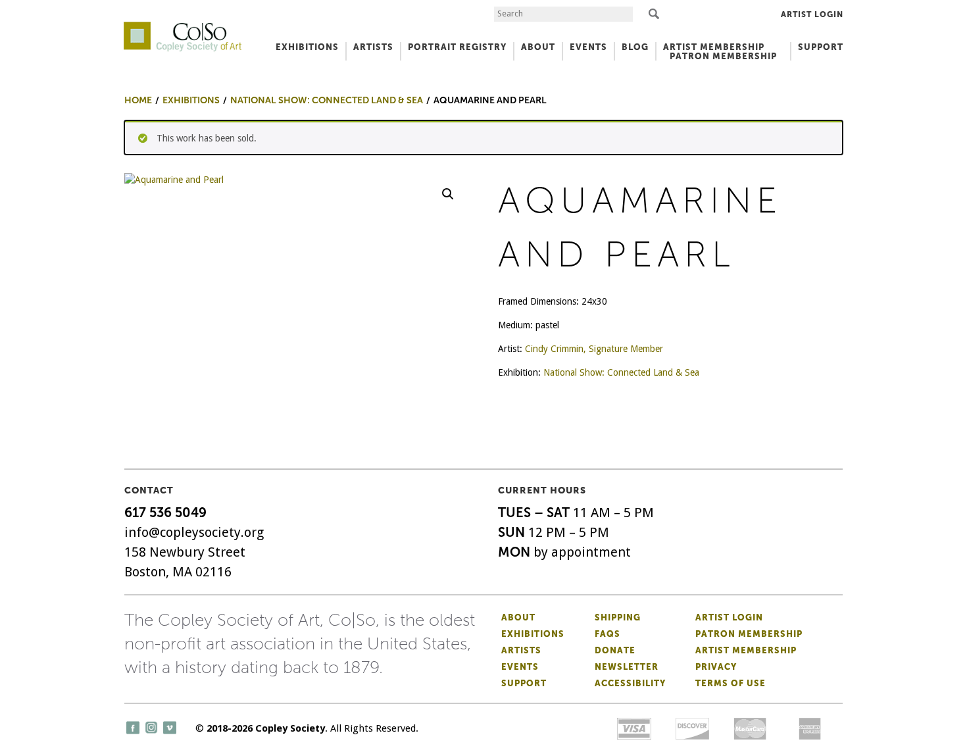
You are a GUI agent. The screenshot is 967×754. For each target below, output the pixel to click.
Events (520, 667)
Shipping (618, 617)
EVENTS (588, 47)
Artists (521, 650)
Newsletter (626, 667)
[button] (448, 194)
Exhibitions (532, 634)
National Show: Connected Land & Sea (621, 372)
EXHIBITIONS (307, 47)
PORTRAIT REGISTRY (457, 47)
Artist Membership (746, 650)
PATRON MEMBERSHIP (723, 56)
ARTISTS (373, 47)
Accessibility (630, 683)
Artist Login (812, 14)
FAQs (607, 634)
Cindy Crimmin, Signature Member (594, 348)
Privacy (716, 667)
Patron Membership (749, 634)
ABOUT (538, 47)
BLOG (635, 47)
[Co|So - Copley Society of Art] (182, 26)
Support (820, 47)
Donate (615, 650)
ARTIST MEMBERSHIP (713, 47)
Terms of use (730, 683)
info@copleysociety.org (194, 532)
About (518, 617)
